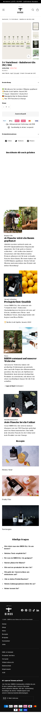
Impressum (6, 669)
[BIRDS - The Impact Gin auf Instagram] (30, 610)
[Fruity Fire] (20, 485)
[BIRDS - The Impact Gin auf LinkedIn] (38, 610)
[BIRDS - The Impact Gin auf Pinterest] (26, 610)
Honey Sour (7, 470)
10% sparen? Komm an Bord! (12, 680)
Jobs (3, 644)
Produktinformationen (9, 134)
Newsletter (6, 641)
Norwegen (7, 529)
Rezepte (5, 634)
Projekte (5, 638)
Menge (4, 103)
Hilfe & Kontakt (7, 652)
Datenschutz (6, 666)
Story (4, 631)
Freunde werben (8, 655)
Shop (4, 627)
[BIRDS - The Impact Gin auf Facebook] (22, 610)
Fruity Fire (6, 500)
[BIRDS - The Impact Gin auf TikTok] (34, 610)
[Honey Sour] (20, 456)
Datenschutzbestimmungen (18, 693)
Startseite (5, 19)
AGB (3, 672)
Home (4, 624)
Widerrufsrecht (8, 662)
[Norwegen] (20, 515)
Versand (16, 73)
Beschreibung (6, 82)
